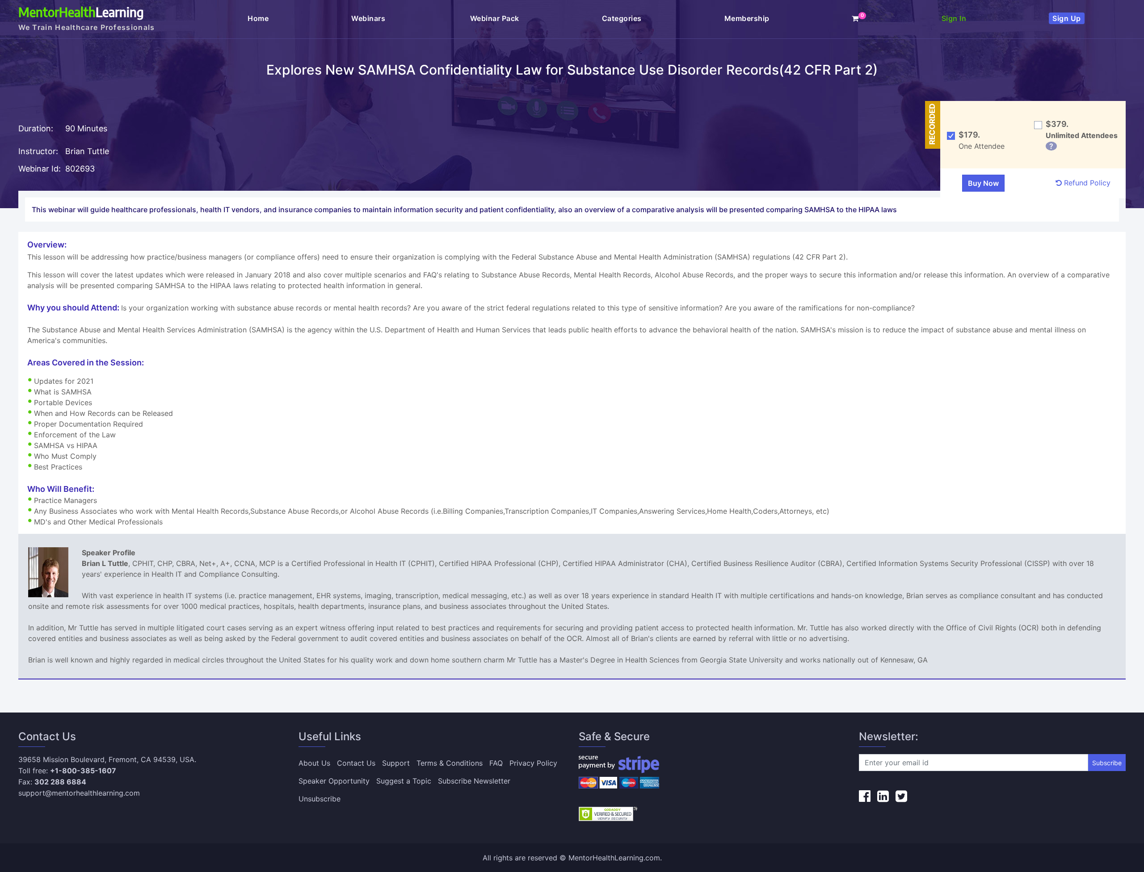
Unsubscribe (320, 798)
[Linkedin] (883, 796)
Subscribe (1107, 763)
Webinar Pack (494, 18)
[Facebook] (865, 796)
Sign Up (1066, 18)
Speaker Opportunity (334, 780)
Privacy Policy (533, 763)
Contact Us (356, 763)
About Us (314, 763)
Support (396, 763)
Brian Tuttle (87, 151)
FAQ (496, 763)
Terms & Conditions (449, 763)
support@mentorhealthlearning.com (79, 792)
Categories (622, 18)
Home (258, 18)
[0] (855, 18)
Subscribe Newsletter (474, 780)
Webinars (369, 18)
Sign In (954, 18)
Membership (747, 18)
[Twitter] (901, 796)
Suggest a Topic (403, 780)
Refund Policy (1086, 182)
